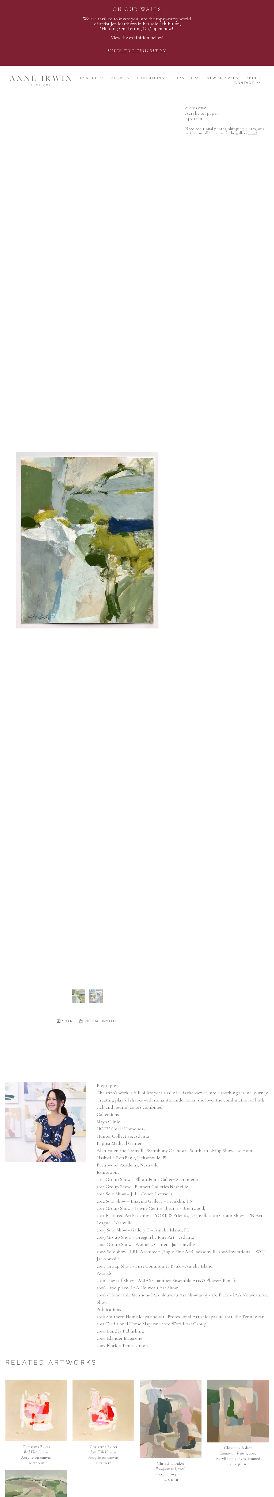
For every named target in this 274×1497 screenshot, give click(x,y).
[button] (91, 78)
